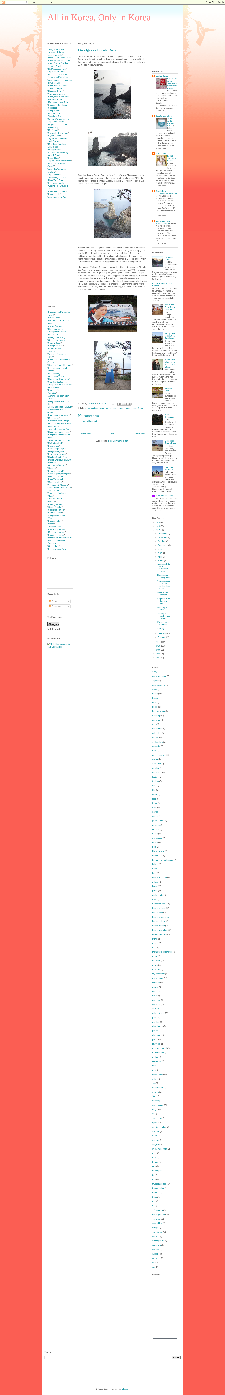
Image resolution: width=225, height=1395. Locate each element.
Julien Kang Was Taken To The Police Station (171, 363)
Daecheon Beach (55, 476)
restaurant (156, 1061)
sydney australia (159, 1149)
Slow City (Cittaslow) (57, 382)
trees (154, 1197)
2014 (158, 522)
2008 (158, 654)
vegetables (157, 1223)
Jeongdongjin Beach (57, 332)
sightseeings (157, 1105)
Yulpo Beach (53, 490)
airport (155, 680)
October (162, 541)
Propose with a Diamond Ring (163, 601)
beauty (155, 698)
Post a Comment (89, 421)
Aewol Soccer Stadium (58, 63)
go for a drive (158, 820)
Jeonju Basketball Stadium (60, 407)
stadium (155, 1131)
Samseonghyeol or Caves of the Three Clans (163, 585)
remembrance (158, 1052)
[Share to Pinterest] (130, 404)
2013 (158, 526)
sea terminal (157, 1087)
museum (156, 969)
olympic (155, 1009)
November (163, 537)
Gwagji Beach (54, 155)
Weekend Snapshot (164, 496)
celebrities (156, 733)
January (162, 637)
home (154, 869)
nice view (156, 1000)
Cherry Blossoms (56, 326)
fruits (154, 807)
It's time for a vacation (163, 623)
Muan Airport (53, 418)
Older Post (140, 434)
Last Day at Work (162, 608)
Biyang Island (54, 136)
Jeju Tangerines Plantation (60, 80)
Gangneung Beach (56, 340)
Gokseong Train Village (58, 421)
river (154, 1066)
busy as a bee (158, 711)
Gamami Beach (55, 387)
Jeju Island (53, 147)
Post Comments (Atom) (118, 441)
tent (154, 1166)
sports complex (159, 1127)
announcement (158, 685)
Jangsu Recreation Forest (59, 429)
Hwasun (51, 501)
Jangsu (51, 351)
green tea (156, 825)
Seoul (154, 1096)
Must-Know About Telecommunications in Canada (172, 83)
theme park (157, 1171)
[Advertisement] (103, 31)
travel (120, 408)
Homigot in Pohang (56, 337)
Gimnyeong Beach (56, 94)
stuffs (154, 1136)
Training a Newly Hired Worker (163, 616)
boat (154, 702)
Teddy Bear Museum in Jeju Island (170, 335)
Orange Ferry (54, 149)
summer (155, 1140)
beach (155, 694)
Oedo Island (53, 546)
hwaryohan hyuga (56, 451)
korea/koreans (158, 904)
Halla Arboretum (55, 99)
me (153, 947)
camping (156, 715)
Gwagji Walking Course (58, 119)
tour (154, 1179)
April (160, 557)
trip (153, 1201)
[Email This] (118, 404)
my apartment (158, 974)
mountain (156, 960)
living (154, 939)
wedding (155, 1254)
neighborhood (158, 991)
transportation (158, 1188)
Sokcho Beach (54, 343)
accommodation (159, 676)
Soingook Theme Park (58, 133)
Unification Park (55, 443)
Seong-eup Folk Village (58, 77)
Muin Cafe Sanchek (57, 144)
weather (155, 1249)
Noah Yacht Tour (55, 180)
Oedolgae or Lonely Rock (59, 58)
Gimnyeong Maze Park (58, 97)
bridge (155, 707)
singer (155, 1109)
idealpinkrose (162, 76)
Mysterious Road (55, 113)
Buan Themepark (55, 479)
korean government (160, 917)
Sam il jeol (162, 628)
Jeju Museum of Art (57, 197)
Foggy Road (53, 158)
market (155, 943)
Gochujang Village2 (56, 449)
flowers (155, 794)
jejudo (101, 408)
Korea (155, 899)
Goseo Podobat (55, 507)
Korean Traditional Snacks (171, 158)
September (163, 545)
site (154, 1114)
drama (155, 759)
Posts (54, 601)
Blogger (125, 1389)
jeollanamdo (157, 895)
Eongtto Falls (54, 194)
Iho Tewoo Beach (56, 183)
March (161, 561)
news (154, 995)
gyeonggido (157, 838)
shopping (156, 1100)
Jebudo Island (54, 526)
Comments (56, 606)
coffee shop (157, 742)
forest (154, 803)
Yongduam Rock (55, 116)
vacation (128, 408)
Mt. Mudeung (54, 373)
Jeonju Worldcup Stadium (59, 385)
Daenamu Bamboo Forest (59, 538)
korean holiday (158, 921)
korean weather (159, 934)
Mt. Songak (53, 130)
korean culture (158, 908)
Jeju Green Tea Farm (57, 138)
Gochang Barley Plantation (60, 365)
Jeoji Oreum (53, 141)
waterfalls (156, 1245)
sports (155, 1122)
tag (153, 1153)
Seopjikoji (52, 108)
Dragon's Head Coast (57, 124)
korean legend (158, 926)
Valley (51, 518)
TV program (157, 1210)
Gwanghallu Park (55, 346)
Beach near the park (57, 454)
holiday (155, 864)
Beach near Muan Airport (59, 415)
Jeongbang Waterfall (57, 177)
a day (154, 672)
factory (155, 777)
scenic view (157, 1074)
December (163, 533)
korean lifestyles (159, 930)
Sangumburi (53, 111)
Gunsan (155, 829)
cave (154, 724)
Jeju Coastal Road (56, 72)
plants (155, 1039)
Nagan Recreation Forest (59, 432)
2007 (158, 658)
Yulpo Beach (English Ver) (59, 488)
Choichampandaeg (56, 529)
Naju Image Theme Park (170, 468)
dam (154, 750)
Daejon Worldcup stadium (59, 460)
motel (154, 956)
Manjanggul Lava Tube (58, 102)
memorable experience (162, 952)
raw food (156, 1044)
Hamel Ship (53, 127)
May (160, 553)
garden (155, 816)
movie (155, 965)
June (160, 549)
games (155, 812)
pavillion (155, 1022)
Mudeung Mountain (56, 532)
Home (113, 434)
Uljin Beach (53, 334)
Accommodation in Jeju (58, 152)
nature (155, 987)
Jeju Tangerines (169, 416)
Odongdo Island (55, 482)
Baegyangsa (53, 446)
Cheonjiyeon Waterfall (58, 191)
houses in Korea (159, 877)
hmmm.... (156, 855)
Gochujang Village (56, 376)
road (154, 1070)
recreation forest (159, 1048)
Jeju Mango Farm (56, 122)
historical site (158, 851)
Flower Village (54, 348)
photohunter (157, 1026)
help (154, 847)
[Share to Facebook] (127, 404)
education (156, 764)
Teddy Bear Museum (57, 49)
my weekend (157, 978)
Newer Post (85, 434)
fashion (155, 781)
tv (153, 1206)
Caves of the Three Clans (59, 60)
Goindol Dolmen (55, 512)
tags (154, 1157)
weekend (156, 1258)
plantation (156, 1035)
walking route (158, 1241)
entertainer (157, 772)
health (155, 842)
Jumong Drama (55, 499)
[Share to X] (124, 404)
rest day (155, 1057)
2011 (158, 642)
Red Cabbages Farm (57, 69)
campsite (156, 720)
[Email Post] (113, 404)
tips (154, 1175)
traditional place (159, 1184)
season (155, 1092)
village (155, 1227)
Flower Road (53, 318)
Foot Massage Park (57, 549)
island (155, 886)
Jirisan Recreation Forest (59, 440)
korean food (157, 912)
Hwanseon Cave (55, 329)
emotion (155, 768)
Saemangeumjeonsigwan (59, 474)
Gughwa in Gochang (57, 465)
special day (157, 1118)
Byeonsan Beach (55, 471)
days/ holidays (91, 408)
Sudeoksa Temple (56, 510)
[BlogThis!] (121, 404)
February (162, 633)
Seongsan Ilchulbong (57, 105)
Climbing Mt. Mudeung (58, 485)
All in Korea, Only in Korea (99, 17)
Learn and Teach (163, 221)
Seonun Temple (55, 66)
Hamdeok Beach (55, 91)
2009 (158, 650)
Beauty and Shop (164, 116)
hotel (154, 873)
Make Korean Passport (163, 593)
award (155, 689)
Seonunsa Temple (56, 535)
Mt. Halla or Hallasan (57, 74)
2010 (158, 646)
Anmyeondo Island (56, 515)
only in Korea (111, 408)
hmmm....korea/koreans (162, 860)
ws (153, 1262)
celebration (157, 729)
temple (155, 1162)
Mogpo (51, 524)
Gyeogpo (52, 468)
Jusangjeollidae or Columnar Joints (163, 567)
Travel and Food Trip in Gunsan (170, 307)
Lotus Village (54, 83)
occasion (156, 1004)
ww (153, 1267)
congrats (156, 746)
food (154, 799)
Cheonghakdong (55, 504)
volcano (155, 1236)
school (155, 1079)
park (154, 1017)
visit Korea (138, 408)
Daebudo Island (55, 521)
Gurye (155, 834)
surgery (155, 1144)
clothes (155, 737)
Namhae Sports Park (57, 457)
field (154, 786)
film (154, 790)
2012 (158, 530)
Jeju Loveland (54, 175)
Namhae (52, 462)
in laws (155, 882)
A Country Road (162, 223)
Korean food (161, 153)
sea (154, 1083)
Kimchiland (161, 191)
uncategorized (158, 1214)
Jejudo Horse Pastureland (59, 161)
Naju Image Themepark (58, 379)
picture (155, 1031)
